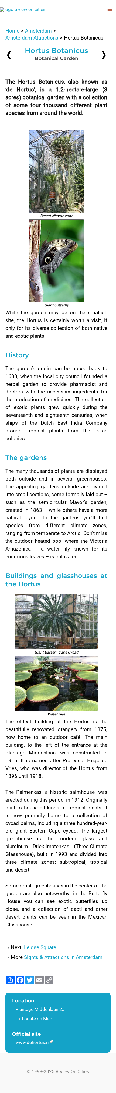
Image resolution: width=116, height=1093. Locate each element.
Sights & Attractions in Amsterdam (63, 957)
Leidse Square (40, 947)
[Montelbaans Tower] (9, 55)
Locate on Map (37, 1018)
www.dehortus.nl (32, 1042)
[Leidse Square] (104, 55)
